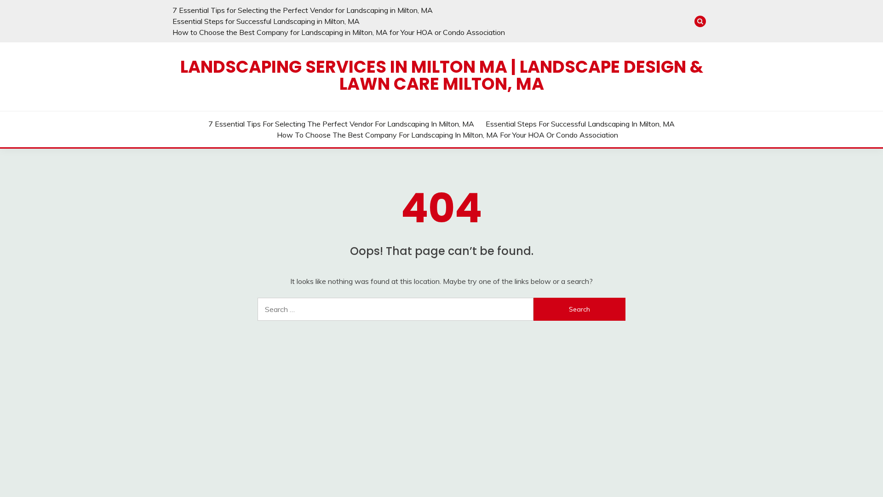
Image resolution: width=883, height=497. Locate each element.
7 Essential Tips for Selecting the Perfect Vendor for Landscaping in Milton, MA (302, 10)
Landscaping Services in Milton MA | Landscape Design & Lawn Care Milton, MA (441, 75)
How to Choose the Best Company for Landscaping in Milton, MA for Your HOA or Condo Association (338, 32)
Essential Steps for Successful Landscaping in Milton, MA (266, 21)
